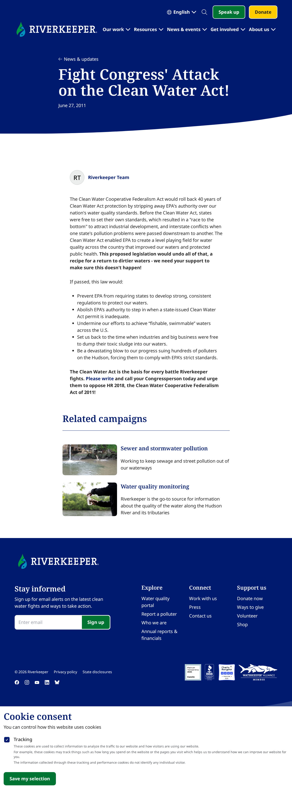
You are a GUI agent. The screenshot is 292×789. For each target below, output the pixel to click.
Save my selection (30, 779)
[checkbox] (7, 739)
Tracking (23, 739)
